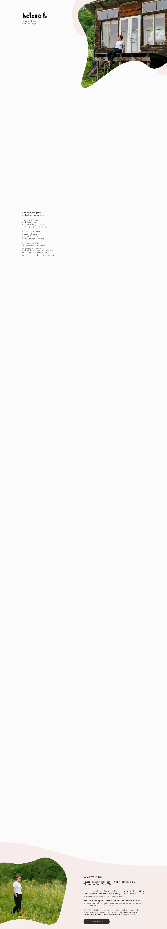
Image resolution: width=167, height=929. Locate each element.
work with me (96, 921)
